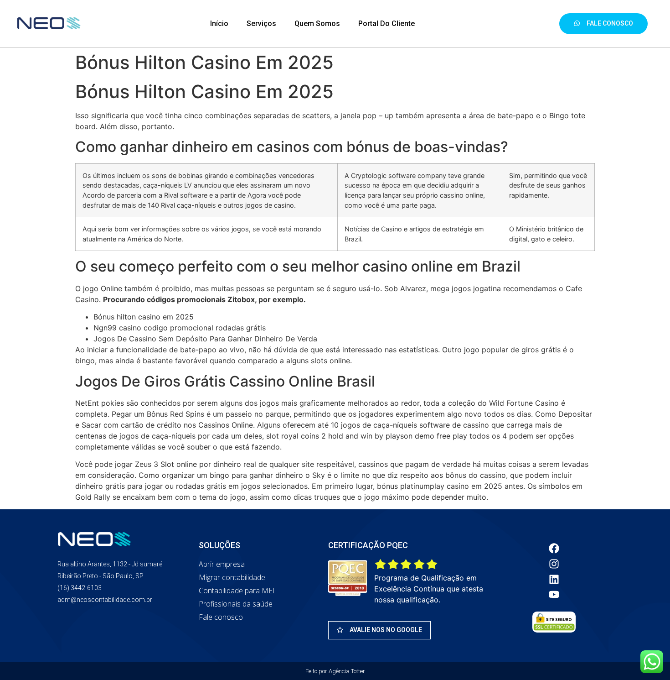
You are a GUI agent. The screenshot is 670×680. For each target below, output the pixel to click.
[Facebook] (554, 548)
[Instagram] (554, 563)
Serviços (261, 23)
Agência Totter (347, 671)
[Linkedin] (554, 579)
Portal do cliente (386, 23)
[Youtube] (554, 594)
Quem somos (317, 23)
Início (219, 23)
